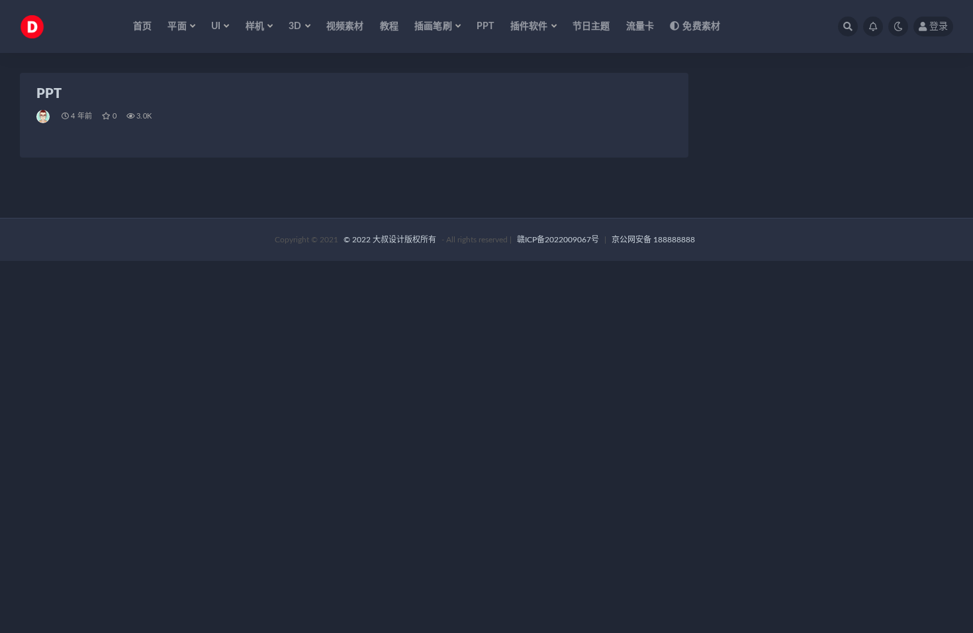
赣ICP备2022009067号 (558, 240)
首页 (142, 26)
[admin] (44, 116)
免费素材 (701, 26)
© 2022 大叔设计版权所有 (391, 240)
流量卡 (640, 26)
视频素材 (345, 26)
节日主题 (591, 26)
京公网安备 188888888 (653, 240)
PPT (485, 26)
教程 (389, 26)
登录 (938, 26)
